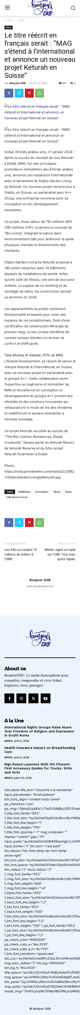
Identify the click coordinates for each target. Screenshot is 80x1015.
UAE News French (17, 497)
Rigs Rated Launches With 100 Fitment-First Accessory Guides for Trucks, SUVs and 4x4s (38, 768)
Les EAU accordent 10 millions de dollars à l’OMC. (20, 554)
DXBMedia (24, 491)
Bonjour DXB (17, 83)
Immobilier (42, 491)
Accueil (8, 20)
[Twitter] (19, 93)
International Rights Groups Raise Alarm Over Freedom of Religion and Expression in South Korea (39, 731)
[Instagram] (21, 698)
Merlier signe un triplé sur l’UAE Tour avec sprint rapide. (60, 554)
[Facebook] (8, 93)
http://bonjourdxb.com (40, 586)
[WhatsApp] (39, 93)
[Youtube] (45, 698)
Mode (57, 491)
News (21, 20)
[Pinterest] (29, 93)
